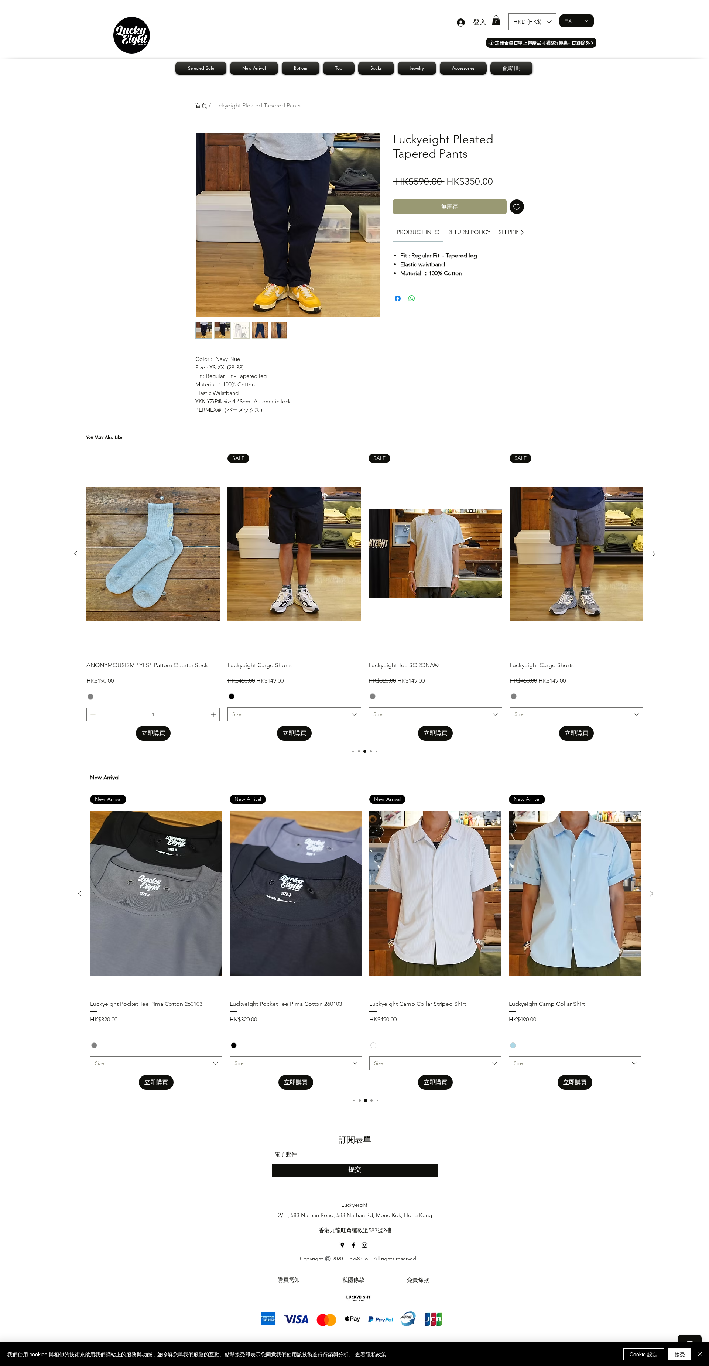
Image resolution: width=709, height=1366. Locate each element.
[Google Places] (342, 1245)
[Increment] (214, 714)
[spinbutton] (153, 714)
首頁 (201, 105)
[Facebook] (353, 1245)
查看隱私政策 (370, 1354)
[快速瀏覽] (153, 554)
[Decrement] (92, 714)
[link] (418, 232)
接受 (680, 1354)
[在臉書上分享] (397, 298)
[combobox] (294, 714)
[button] (496, 20)
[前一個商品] (75, 553)
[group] (364, 597)
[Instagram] (364, 1245)
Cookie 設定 (644, 1354)
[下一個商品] (654, 553)
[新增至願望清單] (517, 206)
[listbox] (532, 21)
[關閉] (700, 1354)
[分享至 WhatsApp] (411, 298)
